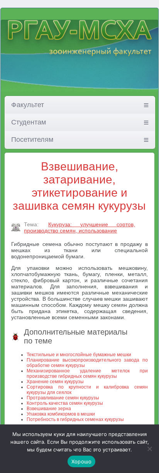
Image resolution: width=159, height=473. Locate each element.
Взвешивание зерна (49, 408)
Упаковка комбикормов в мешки (61, 414)
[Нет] (149, 449)
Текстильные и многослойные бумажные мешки (79, 354)
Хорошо (81, 461)
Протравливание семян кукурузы (63, 398)
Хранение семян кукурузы (55, 381)
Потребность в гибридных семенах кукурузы (75, 419)
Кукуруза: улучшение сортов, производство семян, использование (79, 227)
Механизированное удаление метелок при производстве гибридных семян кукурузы (87, 373)
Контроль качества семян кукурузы (65, 403)
